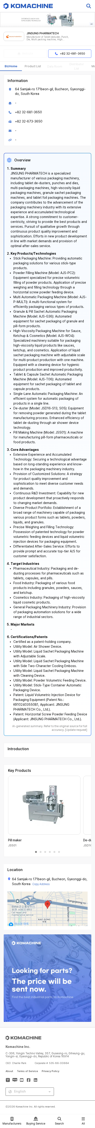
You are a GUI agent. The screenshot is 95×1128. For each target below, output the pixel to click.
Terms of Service (27, 1071)
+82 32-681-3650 (28, 112)
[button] (86, 1088)
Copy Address (41, 884)
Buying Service (35, 1123)
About (9, 1071)
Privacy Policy (50, 1071)
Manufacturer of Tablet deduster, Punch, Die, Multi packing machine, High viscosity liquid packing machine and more (48, 38)
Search (59, 1123)
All (83, 1123)
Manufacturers (12, 1123)
